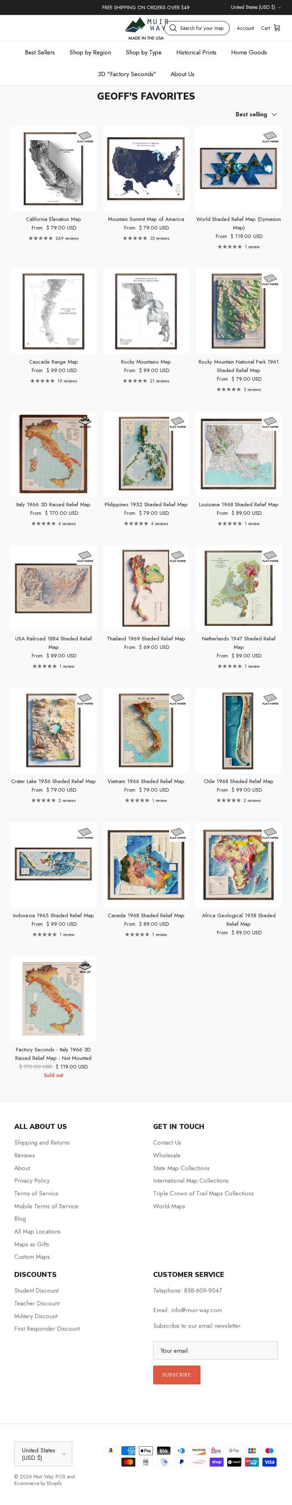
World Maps (169, 1206)
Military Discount (35, 1316)
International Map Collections (191, 1180)
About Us (182, 74)
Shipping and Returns (42, 1142)
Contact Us (167, 1142)
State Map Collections (181, 1168)
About (22, 1168)
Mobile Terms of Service (46, 1206)
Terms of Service (36, 1193)
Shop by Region (90, 52)
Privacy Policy (31, 1180)
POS (61, 1476)
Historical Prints (196, 52)
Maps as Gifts (31, 1244)
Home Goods (249, 52)
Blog (20, 1218)
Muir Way (43, 1476)
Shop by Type (144, 52)
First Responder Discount (47, 1328)
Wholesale (167, 1155)
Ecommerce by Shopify (38, 1483)
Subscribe (176, 1375)
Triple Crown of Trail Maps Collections (203, 1193)
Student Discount (36, 1290)
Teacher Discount (36, 1303)
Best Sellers (40, 52)
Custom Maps (32, 1256)
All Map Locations (37, 1231)
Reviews (24, 1155)
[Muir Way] (146, 28)
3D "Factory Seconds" (127, 74)
